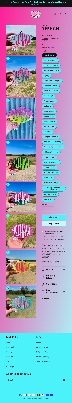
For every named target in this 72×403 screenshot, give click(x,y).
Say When (48, 199)
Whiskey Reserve (51, 152)
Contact (9, 362)
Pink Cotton (49, 157)
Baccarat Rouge (51, 182)
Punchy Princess (51, 65)
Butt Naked (49, 111)
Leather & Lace (50, 86)
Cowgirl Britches (51, 162)
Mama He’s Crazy (51, 70)
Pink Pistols (49, 101)
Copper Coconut (51, 137)
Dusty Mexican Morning (53, 188)
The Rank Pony (32, 398)
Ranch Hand (49, 55)
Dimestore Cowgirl (52, 81)
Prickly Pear (49, 167)
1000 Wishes (49, 116)
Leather (47, 132)
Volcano (47, 106)
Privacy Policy (42, 347)
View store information (54, 239)
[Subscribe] (33, 380)
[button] (6, 13)
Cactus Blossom (51, 91)
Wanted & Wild (50, 194)
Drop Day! (10, 367)
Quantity (45, 204)
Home (8, 342)
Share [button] (46, 299)
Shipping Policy (42, 357)
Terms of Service (43, 362)
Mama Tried (49, 126)
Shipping (45, 38)
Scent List (10, 347)
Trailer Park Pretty (52, 142)
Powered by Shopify (43, 398)
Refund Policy (42, 352)
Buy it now (54, 224)
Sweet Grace (49, 121)
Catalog (9, 352)
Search (39, 342)
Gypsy (46, 76)
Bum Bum (48, 177)
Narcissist (48, 96)
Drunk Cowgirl (50, 60)
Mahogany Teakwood (53, 147)
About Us (9, 357)
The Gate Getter (51, 172)
